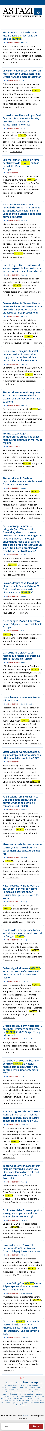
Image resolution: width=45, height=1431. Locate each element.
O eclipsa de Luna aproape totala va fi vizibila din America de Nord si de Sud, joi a (22, 933)
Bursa (23, 662)
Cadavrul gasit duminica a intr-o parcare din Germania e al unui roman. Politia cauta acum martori (22, 973)
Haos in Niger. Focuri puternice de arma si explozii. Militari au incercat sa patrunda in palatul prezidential (22, 268)
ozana (36, 1403)
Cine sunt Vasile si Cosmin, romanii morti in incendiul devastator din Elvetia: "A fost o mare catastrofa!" (22, 73)
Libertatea (24, 981)
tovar (41, 1385)
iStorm (25, 1415)
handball (24, 1390)
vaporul (18, 1392)
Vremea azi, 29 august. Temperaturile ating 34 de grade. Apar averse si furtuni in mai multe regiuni (22, 438)
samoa (41, 1383)
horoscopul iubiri (21, 1398)
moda (28, 1405)
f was (22, 1405)
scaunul (6, 1387)
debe (42, 1403)
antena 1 (14, 1387)
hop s (17, 1390)
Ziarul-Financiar (26, 555)
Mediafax (24, 173)
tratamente (33, 1385)
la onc (25, 1392)
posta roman (7, 1385)
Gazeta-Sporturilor (27, 704)
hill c (17, 1405)
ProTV (23, 128)
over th (16, 1385)
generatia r (30, 1400)
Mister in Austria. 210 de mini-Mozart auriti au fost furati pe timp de (20, 35)
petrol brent (27, 1403)
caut (37, 1400)
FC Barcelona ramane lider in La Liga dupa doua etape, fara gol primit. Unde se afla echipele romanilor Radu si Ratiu (20, 801)
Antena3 (23, 42)
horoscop (30, 1382)
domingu (39, 1390)
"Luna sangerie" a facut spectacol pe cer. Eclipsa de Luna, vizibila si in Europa (22, 624)
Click (22, 80)
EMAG (23, 1378)
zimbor (11, 1390)
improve (24, 1385)
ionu (3, 1398)
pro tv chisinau (10, 1394)
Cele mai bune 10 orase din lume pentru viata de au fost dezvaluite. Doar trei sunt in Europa (21, 164)
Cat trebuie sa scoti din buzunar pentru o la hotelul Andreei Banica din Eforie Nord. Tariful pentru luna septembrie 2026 (21, 1067)
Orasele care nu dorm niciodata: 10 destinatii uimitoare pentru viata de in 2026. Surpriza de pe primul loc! (22, 1030)
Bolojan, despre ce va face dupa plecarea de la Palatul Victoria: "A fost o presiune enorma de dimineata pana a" (21, 587)
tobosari (32, 1387)
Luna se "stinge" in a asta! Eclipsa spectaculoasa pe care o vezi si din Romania (22, 1286)
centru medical (17, 1396)
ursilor (9, 1398)
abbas (19, 1403)
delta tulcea (18, 1400)
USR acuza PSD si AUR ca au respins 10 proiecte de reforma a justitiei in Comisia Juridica (21, 655)
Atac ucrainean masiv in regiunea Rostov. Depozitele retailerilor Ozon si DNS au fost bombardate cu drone (21, 397)
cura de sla (39, 1396)
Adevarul (24, 316)
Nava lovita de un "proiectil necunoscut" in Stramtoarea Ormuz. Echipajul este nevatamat (21, 1248)
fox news (22, 1394)
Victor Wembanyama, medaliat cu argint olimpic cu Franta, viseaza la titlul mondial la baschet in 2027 (22, 755)
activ (42, 1400)
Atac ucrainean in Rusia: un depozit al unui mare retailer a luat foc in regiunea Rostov (22, 481)
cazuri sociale (8, 1392)
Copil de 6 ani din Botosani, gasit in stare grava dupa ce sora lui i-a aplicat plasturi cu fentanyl (22, 1213)
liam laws (39, 1392)
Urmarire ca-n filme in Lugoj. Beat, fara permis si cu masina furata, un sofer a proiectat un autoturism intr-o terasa (22, 120)
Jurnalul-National (26, 1039)
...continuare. (12, 62)
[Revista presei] (22, 17)
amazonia (29, 1396)
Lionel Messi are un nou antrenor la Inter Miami (22, 699)
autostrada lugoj (8, 1403)
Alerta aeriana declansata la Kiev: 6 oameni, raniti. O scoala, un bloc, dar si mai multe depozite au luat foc (22, 849)
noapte (12, 1383)
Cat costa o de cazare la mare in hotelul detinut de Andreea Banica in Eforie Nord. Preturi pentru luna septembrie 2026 (21, 1327)
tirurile (19, 1383)
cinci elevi (23, 1387)
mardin (30, 1394)
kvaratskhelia (6, 1400)
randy (31, 1392)
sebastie (4, 1383)
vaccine (33, 1398)
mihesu (40, 1398)
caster (31, 1390)
